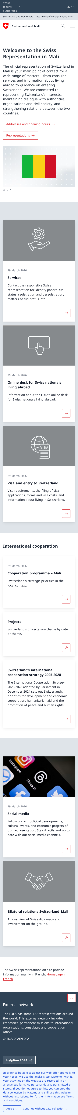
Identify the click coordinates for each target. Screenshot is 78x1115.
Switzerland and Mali (26, 26)
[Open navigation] (72, 26)
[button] (71, 998)
